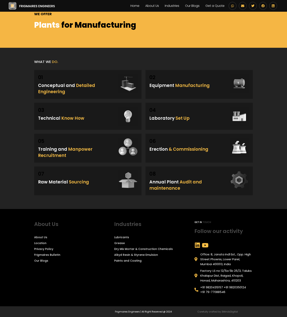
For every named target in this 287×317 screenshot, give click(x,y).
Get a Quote (215, 6)
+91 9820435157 (211, 287)
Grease (119, 243)
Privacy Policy (43, 249)
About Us (152, 6)
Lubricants (121, 237)
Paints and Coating (128, 261)
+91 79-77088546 (212, 292)
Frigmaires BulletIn (47, 255)
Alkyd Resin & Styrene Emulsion (136, 255)
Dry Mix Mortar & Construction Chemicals (143, 249)
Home (134, 6)
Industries (172, 6)
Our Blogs (192, 6)
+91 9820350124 (235, 287)
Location (40, 243)
